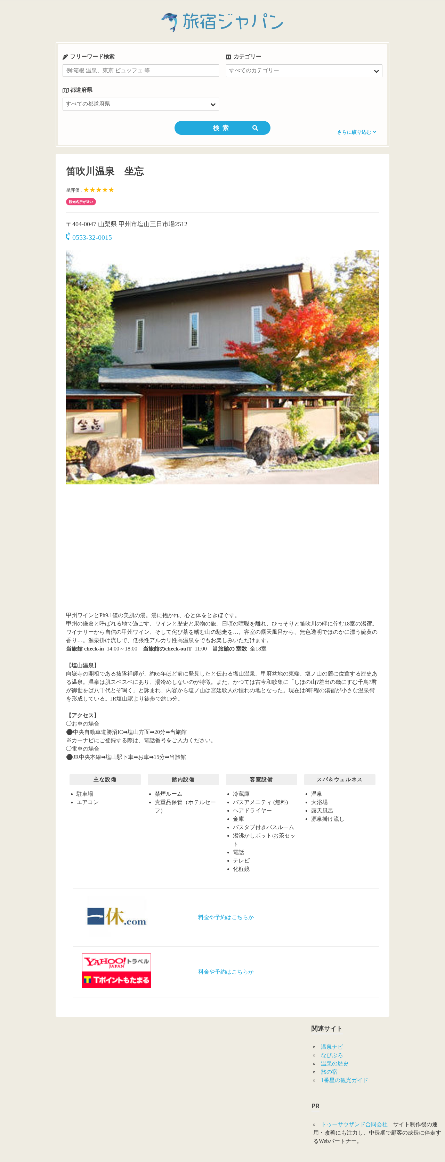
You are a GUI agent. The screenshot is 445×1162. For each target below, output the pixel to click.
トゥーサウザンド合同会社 (354, 1124)
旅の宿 (329, 1072)
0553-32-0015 (92, 237)
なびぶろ (332, 1055)
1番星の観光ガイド (344, 1080)
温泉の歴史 (335, 1063)
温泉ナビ (332, 1047)
